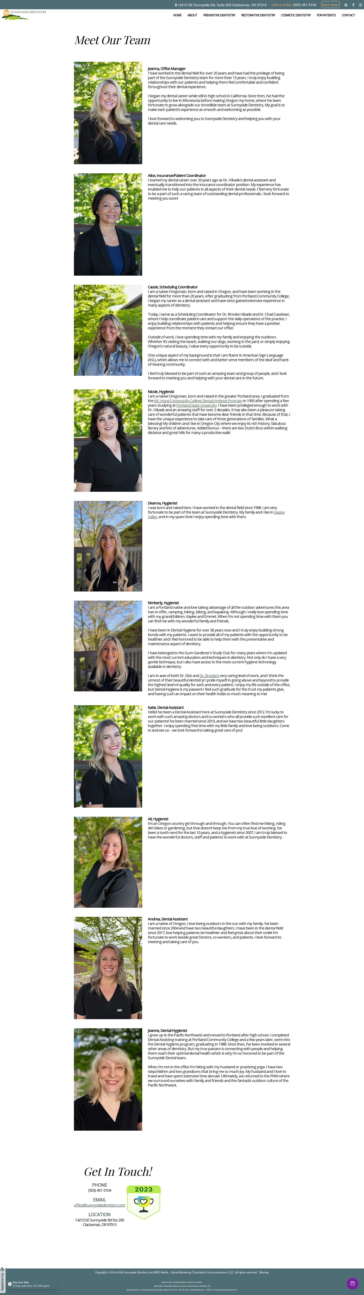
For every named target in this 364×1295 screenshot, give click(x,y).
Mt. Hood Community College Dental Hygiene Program (198, 400)
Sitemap (264, 1272)
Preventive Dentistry (219, 15)
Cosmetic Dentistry (296, 15)
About (192, 15)
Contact (348, 15)
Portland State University (196, 405)
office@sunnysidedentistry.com (99, 1205)
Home (177, 15)
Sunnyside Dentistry (136, 1272)
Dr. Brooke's (209, 675)
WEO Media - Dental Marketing (172, 1272)
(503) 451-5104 (99, 1190)
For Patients (326, 15)
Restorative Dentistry (258, 15)
